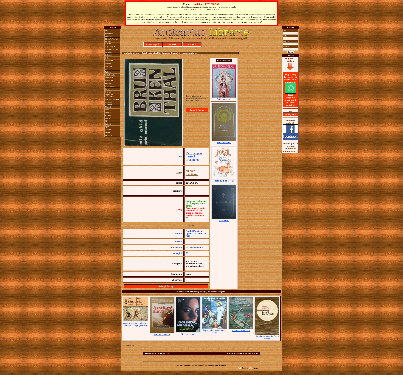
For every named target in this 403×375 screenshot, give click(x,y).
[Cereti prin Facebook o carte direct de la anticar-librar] (290, 139)
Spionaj (108, 124)
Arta (106, 30)
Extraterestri (110, 75)
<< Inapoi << (128, 345)
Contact (192, 44)
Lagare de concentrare (109, 96)
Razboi (108, 115)
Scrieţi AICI (290, 114)
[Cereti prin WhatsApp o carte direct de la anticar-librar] (290, 93)
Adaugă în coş (197, 110)
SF (106, 121)
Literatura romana (112, 99)
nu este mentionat (192, 172)
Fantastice (109, 80)
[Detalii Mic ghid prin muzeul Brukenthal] (153, 145)
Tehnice (108, 130)
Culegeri (108, 55)
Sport (107, 127)
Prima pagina (150, 353)
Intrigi (107, 89)
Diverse (108, 63)
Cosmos (108, 52)
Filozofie (108, 83)
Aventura (108, 36)
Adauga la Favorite (234, 353)
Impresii (172, 44)
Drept (107, 69)
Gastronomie (110, 86)
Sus (168, 353)
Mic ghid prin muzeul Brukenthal (194, 156)
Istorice (108, 92)
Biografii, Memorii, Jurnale (112, 40)
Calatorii (108, 44)
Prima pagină (152, 44)
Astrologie (109, 33)
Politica (108, 110)
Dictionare (109, 61)
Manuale (108, 107)
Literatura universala (109, 103)
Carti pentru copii (111, 49)
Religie (107, 118)
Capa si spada (110, 47)
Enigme (108, 72)
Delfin (107, 58)
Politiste (108, 113)
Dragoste (108, 66)
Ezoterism (109, 78)
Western (108, 135)
